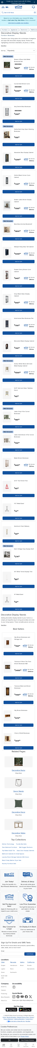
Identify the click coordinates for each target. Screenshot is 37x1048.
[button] (8, 2)
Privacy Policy (25, 1036)
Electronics (24, 30)
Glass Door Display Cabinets (25, 850)
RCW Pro (4, 987)
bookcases (11, 35)
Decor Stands (18, 791)
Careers (3, 990)
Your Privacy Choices (27, 1040)
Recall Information (11, 1017)
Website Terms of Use (23, 1017)
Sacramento (30, 969)
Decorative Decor (18, 812)
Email (2, 951)
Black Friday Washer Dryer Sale (11, 860)
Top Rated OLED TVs (8, 850)
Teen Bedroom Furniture (9, 847)
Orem (3, 972)
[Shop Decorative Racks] (18, 762)
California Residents (19, 1019)
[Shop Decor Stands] (18, 783)
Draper (3, 965)
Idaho (22, 962)
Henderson (13, 965)
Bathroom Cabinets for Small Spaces (13, 854)
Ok (9, 1040)
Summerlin (13, 972)
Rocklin (29, 965)
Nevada (13, 962)
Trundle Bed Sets (21, 844)
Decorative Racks (18, 770)
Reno (12, 969)
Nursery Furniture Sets (9, 863)
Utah (3, 962)
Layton (3, 969)
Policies (32, 1017)
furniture (4, 35)
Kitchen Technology (8, 844)
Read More (3, 45)
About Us (4, 1000)
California (30, 962)
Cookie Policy (29, 1019)
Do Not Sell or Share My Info (17, 1021)
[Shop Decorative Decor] (18, 803)
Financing (4, 993)
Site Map (28, 1021)
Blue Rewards (5, 997)
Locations (5, 960)
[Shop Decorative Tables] (18, 824)
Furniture (4, 30)
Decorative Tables (18, 833)
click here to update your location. (18, 23)
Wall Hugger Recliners (26, 847)
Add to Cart (18, 76)
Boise (22, 965)
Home (4, 1017)
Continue (30, 954)
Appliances (14, 30)
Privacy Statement (8, 1019)
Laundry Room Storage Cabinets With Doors (15, 857)
